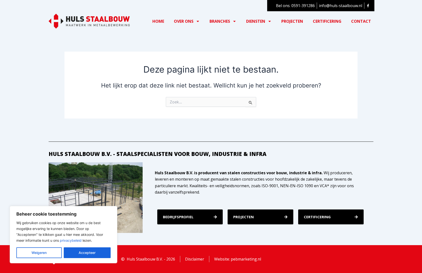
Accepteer (87, 253)
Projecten (292, 21)
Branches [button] (220, 21)
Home (158, 21)
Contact (361, 21)
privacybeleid (71, 240)
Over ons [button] (183, 21)
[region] (63, 234)
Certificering (327, 21)
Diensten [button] (255, 21)
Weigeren (39, 253)
